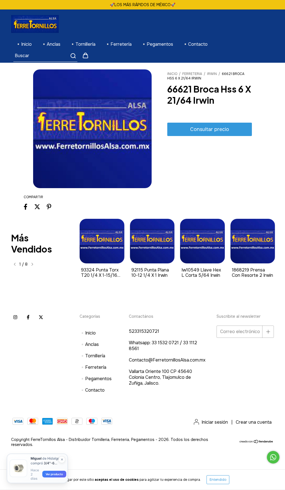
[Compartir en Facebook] (25, 207)
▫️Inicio (24, 44)
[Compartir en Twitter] (37, 207)
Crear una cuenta (254, 422)
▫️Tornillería (82, 44)
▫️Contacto (195, 44)
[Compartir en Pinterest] (49, 207)
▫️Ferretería (118, 44)
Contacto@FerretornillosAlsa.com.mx (167, 360)
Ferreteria (192, 74)
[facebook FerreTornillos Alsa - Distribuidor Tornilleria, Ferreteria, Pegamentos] (28, 317)
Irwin (212, 74)
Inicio (172, 74)
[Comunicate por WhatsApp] (273, 457)
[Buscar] (72, 56)
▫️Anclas (50, 44)
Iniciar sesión (215, 422)
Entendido (218, 479)
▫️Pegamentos (157, 44)
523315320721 (144, 331)
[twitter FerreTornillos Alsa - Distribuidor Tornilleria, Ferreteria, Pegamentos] (41, 317)
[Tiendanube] (256, 442)
